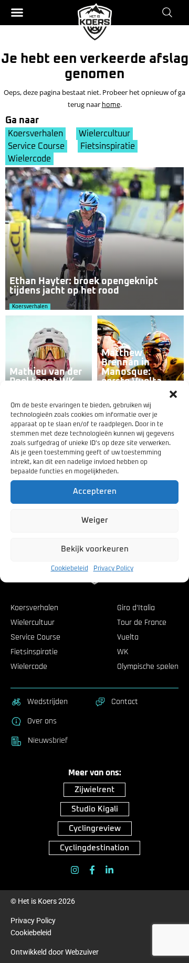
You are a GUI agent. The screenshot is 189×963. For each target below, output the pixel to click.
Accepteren (95, 492)
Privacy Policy (113, 569)
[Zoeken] (169, 12)
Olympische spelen (147, 667)
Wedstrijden (47, 701)
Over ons (42, 721)
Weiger (94, 521)
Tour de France (141, 623)
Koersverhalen (35, 133)
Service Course (36, 146)
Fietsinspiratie (107, 146)
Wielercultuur (104, 133)
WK (122, 652)
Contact (124, 701)
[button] (173, 394)
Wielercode (29, 159)
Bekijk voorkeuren (95, 550)
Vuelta (128, 637)
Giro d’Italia (136, 608)
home (111, 105)
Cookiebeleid (69, 569)
